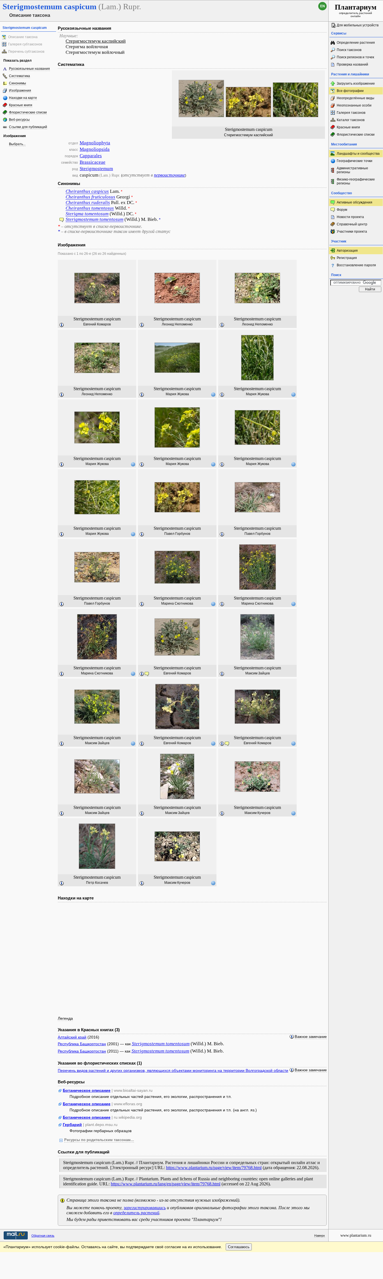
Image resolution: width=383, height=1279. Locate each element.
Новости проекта (350, 217)
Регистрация (347, 258)
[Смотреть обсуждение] (61, 220)
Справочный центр (352, 224)
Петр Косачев (97, 883)
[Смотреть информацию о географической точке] (213, 394)
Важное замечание (311, 1037)
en (322, 6)
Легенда (65, 1018)
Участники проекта (352, 231)
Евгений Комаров (97, 324)
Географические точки (354, 161)
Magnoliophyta (95, 142)
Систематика (19, 76)
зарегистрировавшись (145, 1207)
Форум (342, 210)
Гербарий (72, 1124)
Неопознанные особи (354, 105)
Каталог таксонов (350, 120)
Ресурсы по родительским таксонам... (99, 1140)
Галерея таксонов (351, 113)
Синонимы (17, 83)
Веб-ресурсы (19, 120)
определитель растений (136, 1212)
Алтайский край (72, 1037)
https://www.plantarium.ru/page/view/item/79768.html (214, 1167)
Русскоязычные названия (29, 69)
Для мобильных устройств (358, 25)
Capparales (91, 155)
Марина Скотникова (177, 603)
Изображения (20, 90)
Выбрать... (17, 144)
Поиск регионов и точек (355, 57)
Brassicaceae (92, 162)
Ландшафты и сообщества (358, 154)
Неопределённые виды (355, 98)
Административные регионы (352, 170)
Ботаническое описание (86, 1090)
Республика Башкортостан (82, 1044)
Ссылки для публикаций (28, 127)
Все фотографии (350, 91)
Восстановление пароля (356, 265)
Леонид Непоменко (177, 324)
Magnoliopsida (95, 149)
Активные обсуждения (354, 202)
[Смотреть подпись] (61, 325)
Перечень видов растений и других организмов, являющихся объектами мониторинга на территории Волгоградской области (173, 1070)
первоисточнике (169, 175)
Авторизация (347, 251)
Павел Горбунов (177, 534)
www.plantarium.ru (355, 1235)
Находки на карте (23, 98)
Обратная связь (42, 1235)
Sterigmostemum (96, 168)
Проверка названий (352, 64)
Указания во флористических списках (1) (100, 1063)
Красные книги (20, 105)
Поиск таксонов (349, 50)
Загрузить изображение (356, 83)
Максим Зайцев (257, 673)
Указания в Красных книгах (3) (89, 1029)
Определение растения (356, 43)
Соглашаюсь (239, 1247)
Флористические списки (28, 112)
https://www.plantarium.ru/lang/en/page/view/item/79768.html (165, 1183)
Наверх (319, 1235)
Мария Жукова (177, 394)
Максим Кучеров (257, 813)
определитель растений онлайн (356, 10)
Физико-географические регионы (356, 181)
